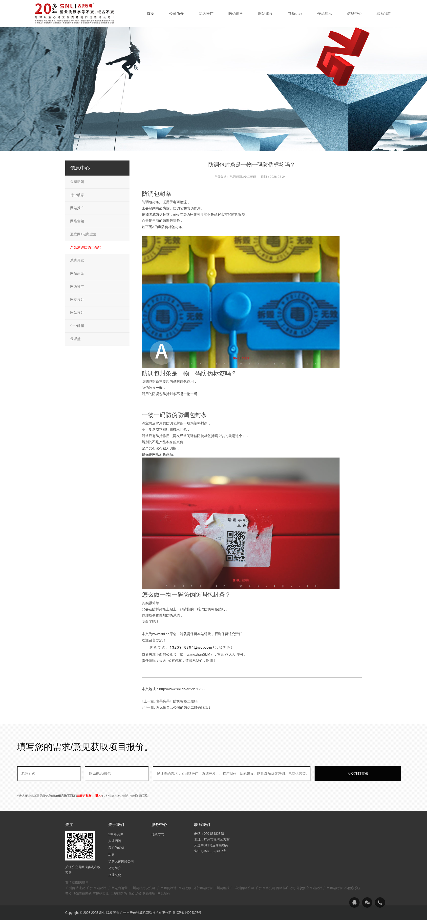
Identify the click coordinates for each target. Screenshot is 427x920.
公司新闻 (77, 182)
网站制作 (163, 894)
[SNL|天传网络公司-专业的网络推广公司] (75, 13)
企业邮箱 (77, 326)
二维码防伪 (119, 894)
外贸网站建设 (203, 888)
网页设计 (77, 299)
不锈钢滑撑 (101, 894)
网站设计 (77, 313)
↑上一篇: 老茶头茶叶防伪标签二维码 (169, 701)
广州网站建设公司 (142, 888)
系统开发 (77, 260)
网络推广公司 (286, 888)
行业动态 (77, 195)
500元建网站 (83, 894)
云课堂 (75, 339)
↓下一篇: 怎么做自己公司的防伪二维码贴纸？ (176, 707)
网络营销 (77, 221)
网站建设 (77, 273)
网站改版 (184, 888)
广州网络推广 (223, 888)
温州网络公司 (244, 888)
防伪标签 (135, 894)
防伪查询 (149, 894)
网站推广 (77, 208)
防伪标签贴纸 (214, 609)
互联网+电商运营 (83, 234)
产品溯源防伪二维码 (242, 177)
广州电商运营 (118, 888)
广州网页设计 (166, 888)
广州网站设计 (96, 888)
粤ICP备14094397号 (186, 913)
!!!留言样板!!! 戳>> (89, 796)
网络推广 (77, 286)
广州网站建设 (75, 888)
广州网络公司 (265, 888)
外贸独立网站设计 (309, 888)
